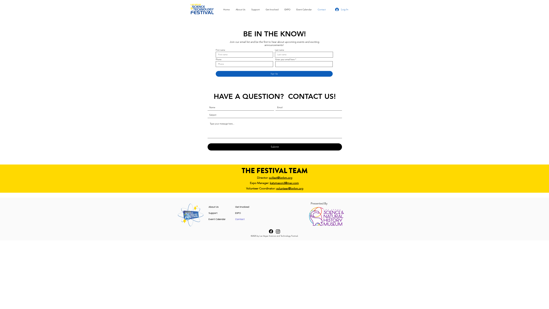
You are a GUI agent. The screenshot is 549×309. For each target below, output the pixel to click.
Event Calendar (217, 219)
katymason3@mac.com (284, 183)
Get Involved (242, 207)
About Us (214, 207)
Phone (218, 59)
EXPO (238, 213)
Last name (279, 50)
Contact (240, 219)
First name (220, 50)
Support (213, 213)
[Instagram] (278, 231)
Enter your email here (285, 59)
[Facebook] (271, 231)
